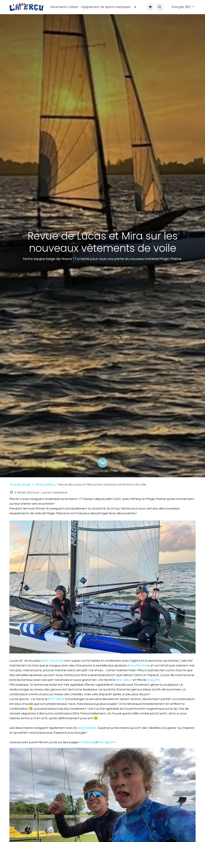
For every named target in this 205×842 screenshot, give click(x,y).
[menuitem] (64, 7)
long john (153, 679)
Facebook (87, 742)
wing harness (86, 727)
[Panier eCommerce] (150, 7)
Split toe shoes (52, 660)
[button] (160, 7)
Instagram (106, 742)
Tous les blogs (19, 484)
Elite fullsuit (124, 679)
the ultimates (138, 665)
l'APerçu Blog (44, 484)
